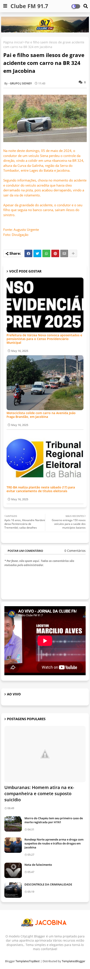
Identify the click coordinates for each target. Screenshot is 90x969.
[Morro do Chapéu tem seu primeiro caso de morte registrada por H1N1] (13, 824)
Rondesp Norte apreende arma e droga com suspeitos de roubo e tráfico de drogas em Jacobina (53, 843)
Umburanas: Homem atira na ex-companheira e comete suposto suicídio (39, 793)
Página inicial (13, 42)
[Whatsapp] (46, 253)
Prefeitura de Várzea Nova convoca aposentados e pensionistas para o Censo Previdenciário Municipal (44, 338)
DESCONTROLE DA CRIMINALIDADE (48, 884)
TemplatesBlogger (73, 961)
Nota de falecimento (38, 865)
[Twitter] (37, 253)
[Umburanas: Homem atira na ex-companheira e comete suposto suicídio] (45, 754)
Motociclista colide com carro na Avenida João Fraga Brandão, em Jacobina (41, 415)
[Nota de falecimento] (13, 870)
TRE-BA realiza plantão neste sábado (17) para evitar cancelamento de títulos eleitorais (41, 489)
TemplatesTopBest (28, 961)
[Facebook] (28, 253)
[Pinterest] (55, 253)
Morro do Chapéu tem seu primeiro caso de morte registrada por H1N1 (53, 820)
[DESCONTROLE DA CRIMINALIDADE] (13, 890)
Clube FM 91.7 (29, 6)
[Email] (64, 253)
